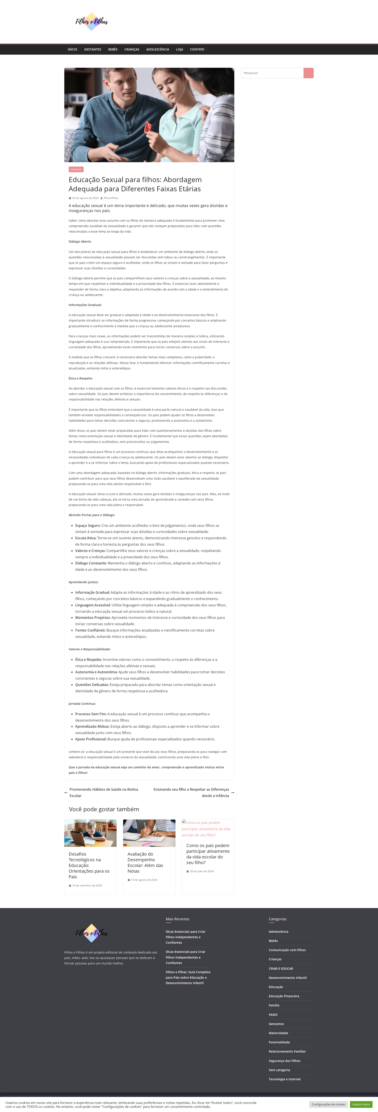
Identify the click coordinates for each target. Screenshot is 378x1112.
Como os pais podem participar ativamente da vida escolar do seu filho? (208, 853)
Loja (179, 49)
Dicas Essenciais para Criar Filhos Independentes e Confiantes (185, 937)
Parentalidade (279, 1042)
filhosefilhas (111, 198)
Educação (76, 169)
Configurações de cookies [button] (328, 1104)
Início (72, 49)
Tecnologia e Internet (285, 1079)
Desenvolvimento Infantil (288, 978)
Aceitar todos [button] (361, 1104)
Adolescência (157, 49)
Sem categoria (279, 1070)
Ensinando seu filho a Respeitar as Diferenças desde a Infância (191, 792)
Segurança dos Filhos (284, 1061)
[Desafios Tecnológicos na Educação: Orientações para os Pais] (90, 822)
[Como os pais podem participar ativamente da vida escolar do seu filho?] (208, 822)
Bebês (112, 49)
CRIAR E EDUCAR (281, 968)
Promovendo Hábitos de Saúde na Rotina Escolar (104, 792)
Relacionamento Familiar (287, 1051)
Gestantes (92, 49)
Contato (197, 49)
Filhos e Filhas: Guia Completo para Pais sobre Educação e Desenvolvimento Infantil (188, 977)
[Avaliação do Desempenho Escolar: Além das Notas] (149, 822)
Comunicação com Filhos (287, 950)
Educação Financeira (284, 996)
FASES (273, 1015)
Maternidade (278, 1033)
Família (274, 1005)
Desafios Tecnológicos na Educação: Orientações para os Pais (89, 865)
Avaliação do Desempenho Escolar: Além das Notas (145, 862)
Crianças (131, 49)
